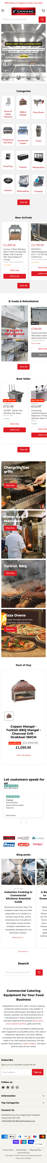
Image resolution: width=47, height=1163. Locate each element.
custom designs (29, 1043)
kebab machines (19, 1023)
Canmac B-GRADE (38, 340)
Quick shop (14, 270)
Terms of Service (23, 1153)
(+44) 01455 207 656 (10, 1121)
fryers (35, 1020)
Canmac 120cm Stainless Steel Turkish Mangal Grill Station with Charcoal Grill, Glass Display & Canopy (14, 254)
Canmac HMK (8, 415)
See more (22, 951)
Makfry (33, 421)
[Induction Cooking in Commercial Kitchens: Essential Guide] (18, 872)
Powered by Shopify (23, 1158)
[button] (21, 822)
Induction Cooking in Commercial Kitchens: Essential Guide (18, 897)
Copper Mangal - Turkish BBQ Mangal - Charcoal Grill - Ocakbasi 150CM (23, 732)
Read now (17, 937)
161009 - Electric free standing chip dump (12, 411)
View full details (24, 755)
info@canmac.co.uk (27, 1121)
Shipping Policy (35, 1150)
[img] (25, 786)
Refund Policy (21, 1150)
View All (23, 202)
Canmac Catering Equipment (13, 262)
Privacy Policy (8, 1150)
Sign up (37, 1072)
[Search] (42, 20)
